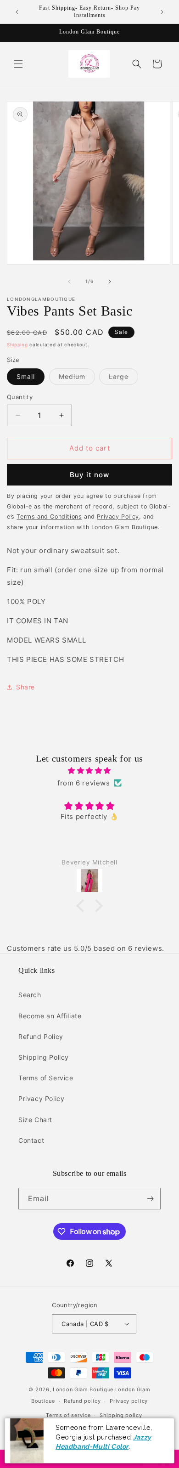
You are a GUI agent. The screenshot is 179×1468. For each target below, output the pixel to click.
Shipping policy (121, 1415)
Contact (31, 1140)
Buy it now (89, 474)
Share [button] (25, 687)
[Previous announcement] (17, 12)
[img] (89, 770)
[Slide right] (110, 281)
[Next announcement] (162, 12)
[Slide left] (69, 281)
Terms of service (68, 1415)
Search (29, 995)
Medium (77, 378)
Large (123, 378)
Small (26, 376)
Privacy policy (129, 1401)
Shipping (17, 344)
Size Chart (35, 1120)
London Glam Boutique (83, 1389)
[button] (18, 64)
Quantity (20, 397)
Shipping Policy (43, 1057)
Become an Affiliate (49, 1016)
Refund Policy (40, 1036)
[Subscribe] (150, 1198)
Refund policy (82, 1401)
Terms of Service (45, 1078)
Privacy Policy (41, 1098)
